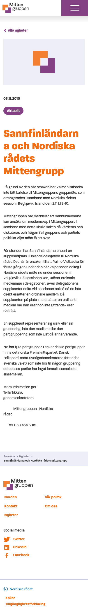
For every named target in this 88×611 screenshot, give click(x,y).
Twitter (19, 539)
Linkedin (19, 547)
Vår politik (53, 497)
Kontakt (10, 506)
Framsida (9, 456)
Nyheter (24, 456)
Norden (10, 497)
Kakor (10, 598)
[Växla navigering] (74, 8)
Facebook (21, 555)
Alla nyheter (18, 30)
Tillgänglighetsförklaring (25, 604)
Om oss (51, 506)
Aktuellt (13, 111)
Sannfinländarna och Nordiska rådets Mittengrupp (35, 460)
